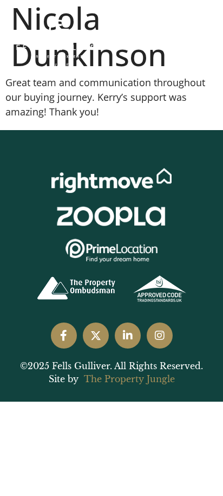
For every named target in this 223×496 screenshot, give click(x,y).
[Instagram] (160, 336)
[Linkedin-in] (128, 336)
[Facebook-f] (64, 336)
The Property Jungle (129, 378)
